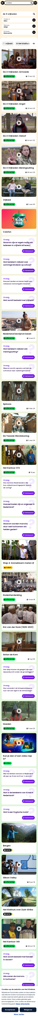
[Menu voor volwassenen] (35, 3)
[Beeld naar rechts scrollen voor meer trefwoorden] (33, 43)
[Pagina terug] (2, 3)
